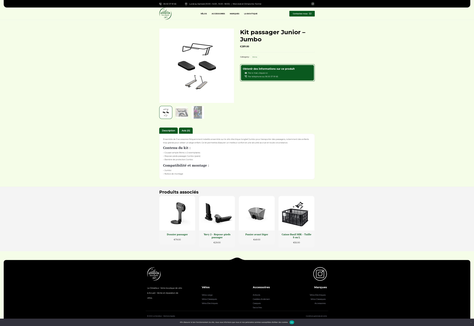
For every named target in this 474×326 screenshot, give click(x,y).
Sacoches (257, 307)
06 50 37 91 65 (169, 4)
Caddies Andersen (261, 299)
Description (168, 130)
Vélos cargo (207, 295)
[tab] (168, 131)
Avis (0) (186, 130)
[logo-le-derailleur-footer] (154, 280)
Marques (234, 14)
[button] (302, 13)
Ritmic (254, 57)
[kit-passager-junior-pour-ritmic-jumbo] (165, 112)
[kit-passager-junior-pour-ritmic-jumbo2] (182, 112)
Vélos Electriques (210, 303)
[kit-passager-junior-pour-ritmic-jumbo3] (198, 112)
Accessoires (218, 14)
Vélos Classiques (209, 299)
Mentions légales (169, 316)
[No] (471, 322)
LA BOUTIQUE (250, 14)
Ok (292, 322)
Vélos (204, 14)
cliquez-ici (263, 73)
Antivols (256, 295)
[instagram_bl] (320, 280)
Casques (257, 303)
